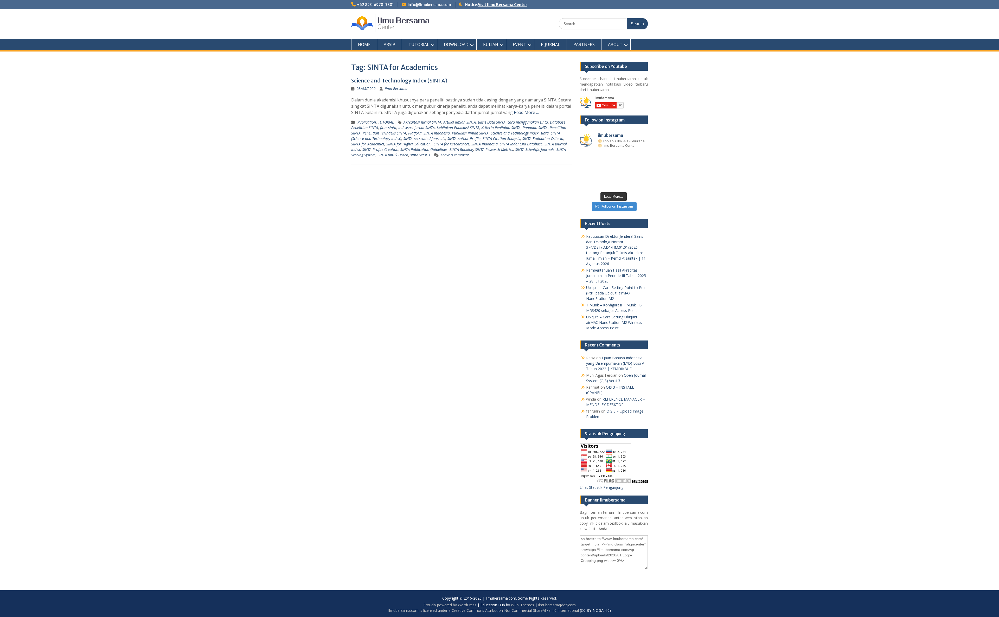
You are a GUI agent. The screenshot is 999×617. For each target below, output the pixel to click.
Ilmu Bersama (396, 88)
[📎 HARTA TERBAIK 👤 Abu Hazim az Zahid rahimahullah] (628, 175)
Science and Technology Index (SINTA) (399, 80)
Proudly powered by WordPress (449, 604)
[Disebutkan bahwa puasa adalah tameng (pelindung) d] (628, 157)
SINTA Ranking (461, 149)
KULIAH (490, 44)
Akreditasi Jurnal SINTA (422, 122)
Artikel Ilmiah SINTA (459, 122)
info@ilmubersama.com (429, 4)
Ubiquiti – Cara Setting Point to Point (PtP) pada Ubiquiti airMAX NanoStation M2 (617, 293)
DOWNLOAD (456, 44)
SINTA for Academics (367, 144)
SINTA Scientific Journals (534, 149)
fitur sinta (388, 127)
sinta (545, 133)
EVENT (519, 44)
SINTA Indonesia (484, 144)
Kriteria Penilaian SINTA (501, 127)
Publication (366, 122)
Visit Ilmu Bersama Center (502, 4)
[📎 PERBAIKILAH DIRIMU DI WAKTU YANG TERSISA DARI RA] (585, 175)
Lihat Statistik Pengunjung (601, 487)
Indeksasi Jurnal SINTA (416, 127)
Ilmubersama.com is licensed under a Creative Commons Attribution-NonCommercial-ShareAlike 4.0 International (483, 610)
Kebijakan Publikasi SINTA (458, 127)
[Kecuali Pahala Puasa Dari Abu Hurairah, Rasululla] (628, 166)
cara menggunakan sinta (528, 122)
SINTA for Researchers (451, 144)
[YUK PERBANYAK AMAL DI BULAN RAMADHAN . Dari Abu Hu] (614, 175)
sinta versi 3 (420, 154)
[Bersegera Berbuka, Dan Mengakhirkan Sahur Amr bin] (599, 157)
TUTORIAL (418, 44)
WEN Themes (522, 604)
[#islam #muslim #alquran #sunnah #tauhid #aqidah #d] (628, 184)
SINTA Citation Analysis (501, 138)
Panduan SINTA (535, 127)
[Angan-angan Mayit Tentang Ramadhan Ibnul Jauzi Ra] (642, 166)
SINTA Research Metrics (494, 149)
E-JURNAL (550, 44)
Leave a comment (455, 154)
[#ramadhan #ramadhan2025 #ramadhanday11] (614, 157)
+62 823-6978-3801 (375, 4)
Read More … (526, 112)
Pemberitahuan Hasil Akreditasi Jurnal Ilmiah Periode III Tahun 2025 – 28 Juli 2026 (616, 276)
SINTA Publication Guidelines (423, 149)
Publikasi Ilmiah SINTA (470, 133)
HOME (364, 44)
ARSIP (389, 44)
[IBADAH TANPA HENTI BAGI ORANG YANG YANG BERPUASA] (642, 157)
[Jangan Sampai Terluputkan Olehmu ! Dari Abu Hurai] (599, 166)
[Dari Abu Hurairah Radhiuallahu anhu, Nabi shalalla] (614, 166)
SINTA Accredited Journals (424, 138)
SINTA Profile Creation (380, 149)
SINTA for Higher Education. (409, 144)
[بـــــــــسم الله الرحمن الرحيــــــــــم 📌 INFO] (642, 175)
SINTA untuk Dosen (392, 154)
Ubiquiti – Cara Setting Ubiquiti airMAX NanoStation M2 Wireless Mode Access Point (614, 322)
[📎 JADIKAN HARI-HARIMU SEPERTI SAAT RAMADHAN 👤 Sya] (599, 175)
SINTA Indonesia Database (521, 144)
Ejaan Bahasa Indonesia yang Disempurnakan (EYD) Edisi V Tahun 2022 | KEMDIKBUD (615, 363)
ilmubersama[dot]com (557, 604)
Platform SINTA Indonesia (429, 133)
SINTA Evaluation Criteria (542, 138)
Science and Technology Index (515, 133)
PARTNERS (584, 44)
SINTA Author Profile (464, 138)
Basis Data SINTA (491, 122)
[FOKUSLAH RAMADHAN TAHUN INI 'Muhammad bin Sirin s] (585, 157)
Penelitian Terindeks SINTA (384, 133)
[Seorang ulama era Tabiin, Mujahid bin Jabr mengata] (585, 166)
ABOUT (615, 44)
